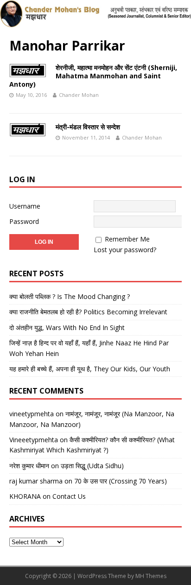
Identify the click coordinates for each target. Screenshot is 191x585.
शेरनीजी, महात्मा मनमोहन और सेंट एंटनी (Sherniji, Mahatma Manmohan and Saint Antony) (93, 76)
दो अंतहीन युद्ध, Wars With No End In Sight (67, 327)
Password (24, 221)
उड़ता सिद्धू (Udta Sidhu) (92, 465)
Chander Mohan (79, 94)
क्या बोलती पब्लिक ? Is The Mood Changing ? (69, 296)
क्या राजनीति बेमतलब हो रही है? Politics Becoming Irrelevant (88, 311)
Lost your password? (125, 249)
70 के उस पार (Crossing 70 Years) (120, 481)
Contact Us (69, 496)
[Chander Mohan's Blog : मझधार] (95, 22)
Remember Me (127, 239)
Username (24, 206)
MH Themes (150, 576)
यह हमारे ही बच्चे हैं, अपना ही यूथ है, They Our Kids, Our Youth (89, 368)
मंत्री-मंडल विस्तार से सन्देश (88, 126)
